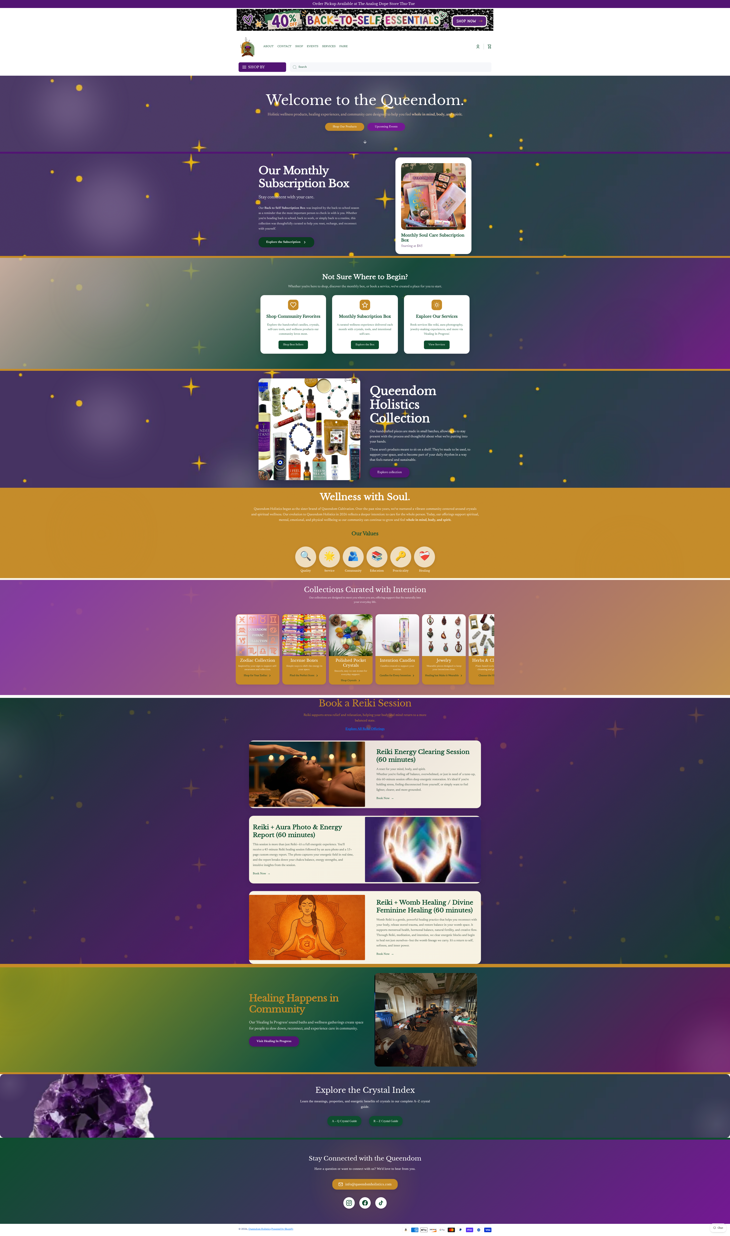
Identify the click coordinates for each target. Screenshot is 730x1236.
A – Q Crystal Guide (344, 1121)
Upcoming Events (386, 126)
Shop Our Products (345, 126)
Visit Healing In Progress (274, 1041)
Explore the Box (364, 344)
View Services (436, 344)
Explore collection (389, 472)
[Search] (293, 67)
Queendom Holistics (259, 1229)
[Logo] (247, 47)
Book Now (385, 798)
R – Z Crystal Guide (386, 1121)
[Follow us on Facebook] (365, 1203)
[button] (489, 46)
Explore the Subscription (283, 242)
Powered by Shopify (282, 1229)
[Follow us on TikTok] (381, 1203)
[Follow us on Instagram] (349, 1203)
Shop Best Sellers (293, 344)
